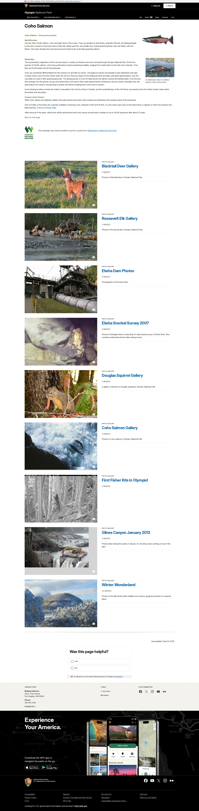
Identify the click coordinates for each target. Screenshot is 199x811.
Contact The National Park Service (77, 797)
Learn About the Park (51, 17)
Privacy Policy (31, 797)
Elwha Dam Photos (118, 270)
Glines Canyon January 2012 (126, 532)
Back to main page (32, 117)
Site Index (106, 691)
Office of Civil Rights (148, 797)
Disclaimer (105, 797)
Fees (172, 17)
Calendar (165, 17)
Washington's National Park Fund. (102, 130)
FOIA (27, 801)
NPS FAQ (67, 801)
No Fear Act (106, 794)
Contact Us (30, 706)
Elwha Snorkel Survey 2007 (125, 323)
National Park (38, 12)
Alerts (148, 17)
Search (156, 6)
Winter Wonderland (118, 584)
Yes (76, 661)
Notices (66, 794)
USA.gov (143, 794)
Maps (157, 17)
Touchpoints (119, 676)
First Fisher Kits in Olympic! (125, 480)
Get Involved (69, 17)
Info (141, 17)
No (76, 668)
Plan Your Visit (32, 17)
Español (105, 695)
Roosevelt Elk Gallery (120, 218)
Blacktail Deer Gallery (120, 166)
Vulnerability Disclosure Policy (113, 801)
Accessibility (30, 794)
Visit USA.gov (80, 806)
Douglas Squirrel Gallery (122, 375)
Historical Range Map (47, 108)
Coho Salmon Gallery (120, 427)
